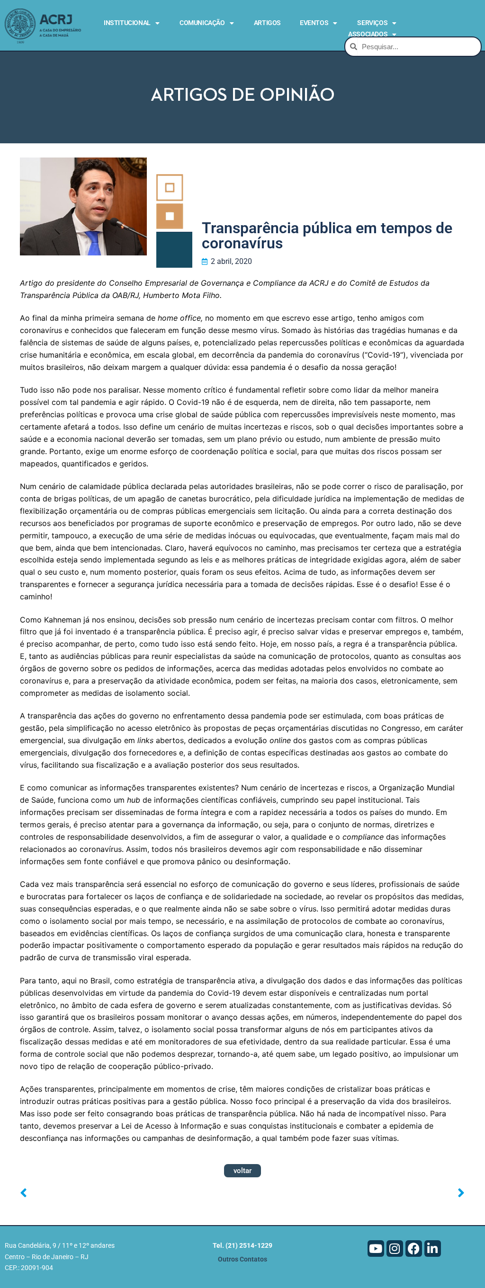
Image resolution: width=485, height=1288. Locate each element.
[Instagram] (394, 1248)
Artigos (267, 22)
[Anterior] (131, 1193)
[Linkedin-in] (432, 1248)
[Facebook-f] (413, 1248)
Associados (367, 34)
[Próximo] (353, 1193)
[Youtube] (376, 1248)
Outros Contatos (242, 1259)
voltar (242, 1170)
